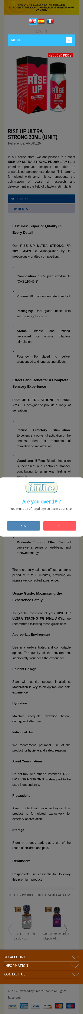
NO (60, 526)
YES (23, 526)
